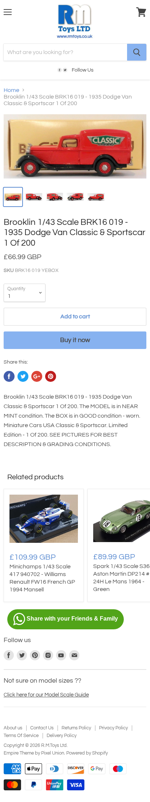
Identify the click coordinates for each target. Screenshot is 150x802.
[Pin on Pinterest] (50, 376)
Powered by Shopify (87, 753)
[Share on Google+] (36, 376)
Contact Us (42, 727)
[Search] (136, 52)
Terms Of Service (21, 735)
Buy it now (75, 340)
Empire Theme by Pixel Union (34, 753)
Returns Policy (76, 727)
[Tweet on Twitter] (22, 376)
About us (13, 727)
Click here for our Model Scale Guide (46, 695)
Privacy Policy (113, 727)
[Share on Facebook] (9, 376)
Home (11, 90)
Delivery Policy (61, 735)
